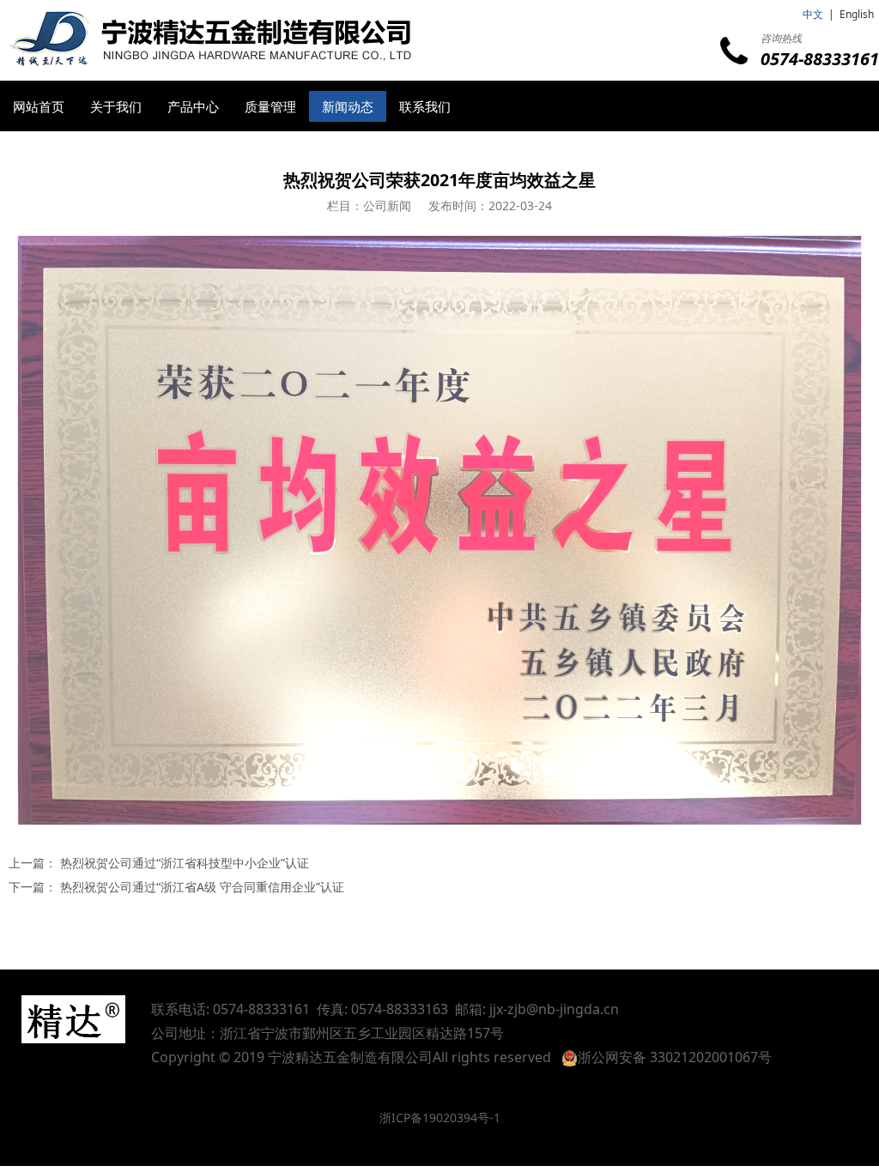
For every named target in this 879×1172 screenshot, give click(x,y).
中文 (813, 14)
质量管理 (270, 106)
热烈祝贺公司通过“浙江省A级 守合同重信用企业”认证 (202, 887)
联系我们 (425, 106)
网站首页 (38, 106)
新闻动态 (347, 106)
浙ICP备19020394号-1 (439, 1117)
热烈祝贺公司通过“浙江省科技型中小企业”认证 (184, 863)
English (857, 14)
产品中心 (193, 106)
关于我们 (116, 106)
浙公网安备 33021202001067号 (675, 1057)
